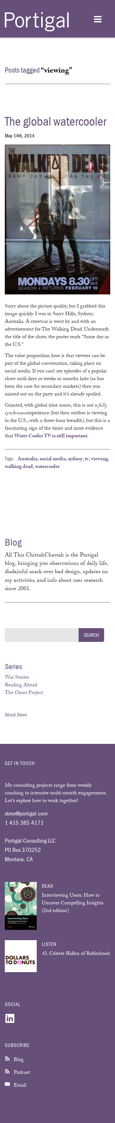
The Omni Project (24, 693)
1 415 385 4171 (24, 822)
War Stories (17, 678)
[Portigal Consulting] (37, 30)
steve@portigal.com (26, 813)
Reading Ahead (21, 685)
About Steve (16, 714)
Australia (27, 459)
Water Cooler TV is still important (50, 436)
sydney (75, 459)
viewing (99, 459)
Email (19, 1085)
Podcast (21, 1073)
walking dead (19, 467)
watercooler (47, 467)
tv (87, 459)
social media (53, 459)
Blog (18, 1060)
